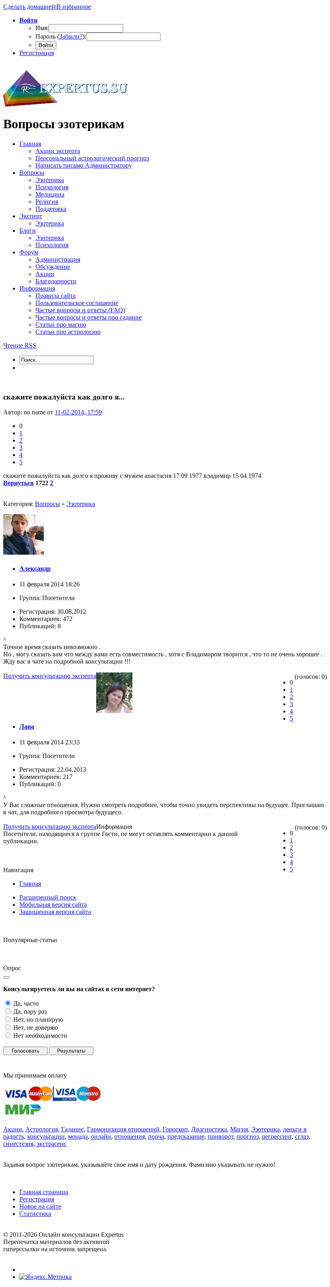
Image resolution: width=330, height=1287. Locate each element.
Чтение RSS (19, 345)
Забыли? (70, 36)
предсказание (185, 1136)
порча (156, 1136)
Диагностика (209, 1129)
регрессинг (277, 1136)
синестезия (18, 1143)
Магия (239, 1129)
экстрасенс (51, 1143)
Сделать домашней (29, 6)
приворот (220, 1136)
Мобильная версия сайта (53, 904)
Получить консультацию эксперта (49, 675)
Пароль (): (60, 36)
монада (78, 1136)
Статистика (35, 1213)
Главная (30, 883)
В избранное (73, 6)
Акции (12, 1129)
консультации (46, 1136)
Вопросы (47, 503)
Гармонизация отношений (123, 1129)
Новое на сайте (40, 1206)
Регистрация (36, 52)
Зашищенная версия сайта (55, 911)
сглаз (302, 1136)
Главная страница (43, 1192)
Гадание (72, 1129)
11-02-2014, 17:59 (78, 412)
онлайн (101, 1136)
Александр (35, 568)
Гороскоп (175, 1129)
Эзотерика (80, 503)
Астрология (41, 1129)
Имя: (42, 28)
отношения (129, 1136)
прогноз (248, 1136)
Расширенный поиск (47, 897)
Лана (26, 726)
